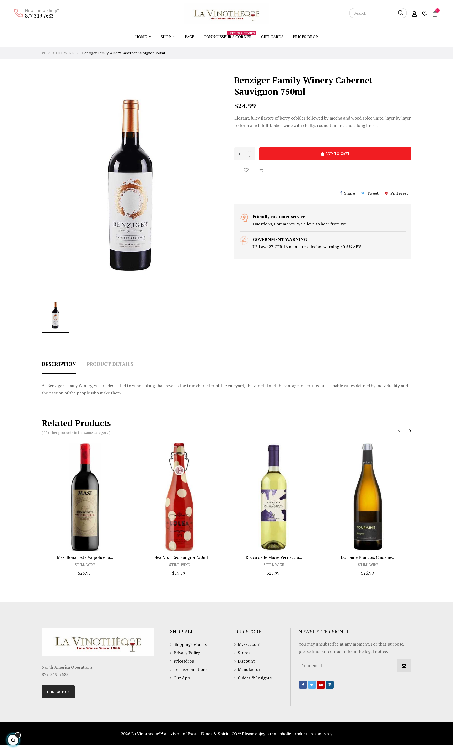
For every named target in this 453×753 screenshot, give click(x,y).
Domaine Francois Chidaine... (368, 557)
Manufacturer (251, 669)
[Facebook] (303, 685)
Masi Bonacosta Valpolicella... (85, 557)
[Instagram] (330, 685)
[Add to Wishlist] (246, 170)
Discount (246, 661)
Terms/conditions (190, 669)
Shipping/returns (190, 644)
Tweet (373, 193)
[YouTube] (321, 685)
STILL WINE (85, 564)
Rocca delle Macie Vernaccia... (274, 557)
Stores (244, 653)
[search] (400, 13)
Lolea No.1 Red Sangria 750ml (179, 557)
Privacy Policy (187, 653)
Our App (182, 678)
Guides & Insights (255, 678)
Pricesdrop (184, 661)
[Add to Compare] (261, 169)
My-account (249, 644)
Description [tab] (59, 364)
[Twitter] (312, 685)
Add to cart (337, 153)
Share (349, 193)
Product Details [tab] (110, 364)
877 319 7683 (39, 15)
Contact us (58, 692)
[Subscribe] (404, 665)
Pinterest (399, 193)
